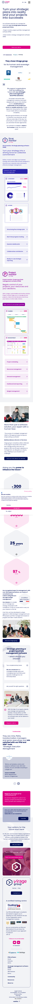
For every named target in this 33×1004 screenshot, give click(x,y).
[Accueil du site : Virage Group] (5, 2)
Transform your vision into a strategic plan (9, 171)
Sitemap (18, 995)
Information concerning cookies (18, 997)
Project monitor (7, 30)
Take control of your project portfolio (13, 304)
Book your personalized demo (14, 857)
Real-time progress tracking (15, 237)
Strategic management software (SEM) (18, 966)
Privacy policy (18, 994)
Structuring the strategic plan (16, 229)
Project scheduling (12, 362)
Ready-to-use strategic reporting (14, 259)
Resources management (14, 369)
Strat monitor (7, 35)
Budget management (13, 391)
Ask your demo (16, 844)
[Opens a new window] (14, 942)
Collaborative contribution (15, 251)
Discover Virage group (11, 640)
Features (10, 961)
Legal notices (18, 991)
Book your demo (16, 47)
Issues (9, 959)
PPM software (12, 957)
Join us (8, 934)
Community (11, 976)
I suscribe (23, 818)
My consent (18, 998)
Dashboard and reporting (14, 384)
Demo (9, 963)
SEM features (11, 971)
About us (10, 983)
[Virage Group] (16, 882)
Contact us (16, 893)
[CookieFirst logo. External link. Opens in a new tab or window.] (1, 493)
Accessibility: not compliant (18, 992)
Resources (11, 980)
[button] (16, 665)
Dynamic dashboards (13, 244)
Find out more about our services (16, 458)
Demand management (13, 376)
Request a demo (11, 723)
